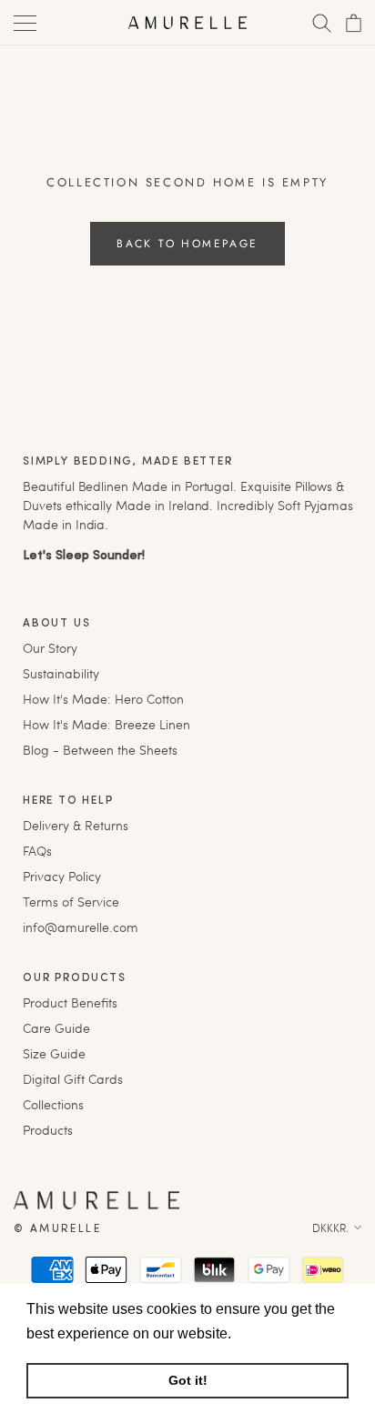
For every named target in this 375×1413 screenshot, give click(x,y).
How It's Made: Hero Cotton (103, 698)
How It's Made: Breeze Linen (106, 724)
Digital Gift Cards (73, 1078)
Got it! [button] (188, 1380)
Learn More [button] (274, 1333)
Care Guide (56, 1028)
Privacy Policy (62, 876)
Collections (53, 1104)
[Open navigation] (23, 23)
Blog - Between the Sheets (100, 749)
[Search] (319, 23)
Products (48, 1129)
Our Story (50, 647)
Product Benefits (70, 1002)
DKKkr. (330, 1227)
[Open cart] (351, 23)
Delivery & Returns (75, 825)
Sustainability (61, 673)
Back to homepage (187, 244)
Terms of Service (71, 901)
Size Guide (54, 1053)
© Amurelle (57, 1229)
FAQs (37, 850)
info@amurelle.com (80, 927)
